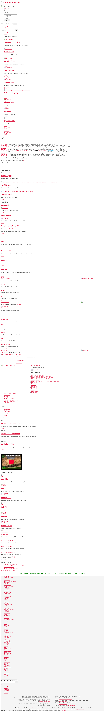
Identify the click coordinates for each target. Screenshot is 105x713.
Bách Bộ (6, 659)
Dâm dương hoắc (8, 604)
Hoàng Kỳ (6, 627)
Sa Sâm (6, 626)
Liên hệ (5, 691)
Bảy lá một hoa (7, 592)
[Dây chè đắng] (8, 67)
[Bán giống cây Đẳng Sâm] (7, 228)
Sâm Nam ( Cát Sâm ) (9, 609)
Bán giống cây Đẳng (5, 350)
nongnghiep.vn (63, 701)
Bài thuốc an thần (7, 444)
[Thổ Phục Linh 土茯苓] (10, 39)
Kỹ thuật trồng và (20, 354)
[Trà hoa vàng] (4, 530)
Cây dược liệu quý (5, 349)
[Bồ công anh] (7, 79)
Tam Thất (6, 397)
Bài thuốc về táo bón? (9, 567)
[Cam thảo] (4, 475)
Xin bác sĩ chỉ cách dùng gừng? (11, 568)
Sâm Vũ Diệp (7, 652)
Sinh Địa (6, 668)
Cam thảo (3, 332)
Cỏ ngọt (6, 600)
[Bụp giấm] (7, 108)
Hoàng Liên (6, 597)
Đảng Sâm (17, 146)
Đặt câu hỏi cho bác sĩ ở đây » (8, 570)
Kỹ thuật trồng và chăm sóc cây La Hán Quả (42, 377)
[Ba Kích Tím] (4, 208)
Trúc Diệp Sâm (7, 651)
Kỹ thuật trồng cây (5, 302)
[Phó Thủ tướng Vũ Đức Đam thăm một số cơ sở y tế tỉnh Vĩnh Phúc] (18, 191)
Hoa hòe (6, 614)
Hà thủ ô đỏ (6, 611)
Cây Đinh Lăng (7, 596)
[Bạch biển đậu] (8, 118)
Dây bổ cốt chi (9, 61)
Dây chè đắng (9, 70)
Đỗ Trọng (6, 629)
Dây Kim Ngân (7, 585)
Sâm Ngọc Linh (35, 380)
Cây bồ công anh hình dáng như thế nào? (14, 565)
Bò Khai (2, 296)
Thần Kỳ (6, 664)
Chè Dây (6, 598)
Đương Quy (34, 383)
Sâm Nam (33, 385)
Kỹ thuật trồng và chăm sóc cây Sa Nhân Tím (42, 376)
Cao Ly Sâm (7, 665)
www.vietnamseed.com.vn (65, 699)
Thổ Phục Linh (7, 666)
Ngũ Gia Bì (6, 637)
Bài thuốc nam (4, 532)
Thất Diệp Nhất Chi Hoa (9, 401)
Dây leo (2, 277)
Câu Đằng (6, 657)
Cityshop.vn (63, 710)
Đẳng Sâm (6, 402)
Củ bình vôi (6, 602)
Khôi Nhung (34, 386)
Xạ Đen (5, 624)
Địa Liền (6, 621)
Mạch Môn (6, 654)
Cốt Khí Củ (6, 576)
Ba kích (3, 241)
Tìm (17, 30)
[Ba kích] (3, 484)
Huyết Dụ (6, 646)
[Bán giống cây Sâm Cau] (7, 172)
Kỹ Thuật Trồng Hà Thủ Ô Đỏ (11, 400)
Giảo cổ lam (7, 610)
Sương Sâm (7, 644)
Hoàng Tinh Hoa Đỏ (8, 632)
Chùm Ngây (4, 149)
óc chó (4, 304)
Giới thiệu (6, 688)
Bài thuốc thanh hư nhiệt (10, 423)
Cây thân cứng (4, 300)
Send (16, 24)
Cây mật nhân (7, 588)
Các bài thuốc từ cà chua (10, 434)
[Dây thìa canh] (8, 49)
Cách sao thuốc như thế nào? (11, 564)
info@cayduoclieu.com (44, 701)
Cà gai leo (3, 148)
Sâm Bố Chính (7, 648)
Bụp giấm (7, 111)
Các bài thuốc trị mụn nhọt (7, 546)
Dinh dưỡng (6, 415)
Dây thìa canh (9, 52)
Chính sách (6, 689)
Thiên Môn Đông (8, 653)
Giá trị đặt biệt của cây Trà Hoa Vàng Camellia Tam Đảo (14, 150)
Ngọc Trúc (6, 633)
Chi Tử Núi (6, 643)
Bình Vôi (4, 269)
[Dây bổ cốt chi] (8, 58)
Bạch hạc (4, 260)
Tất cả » (13, 557)
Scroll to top (3, 711)
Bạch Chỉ (6, 631)
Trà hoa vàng (7, 613)
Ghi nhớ (6, 18)
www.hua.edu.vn (63, 704)
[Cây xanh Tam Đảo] (36, 369)
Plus (2, 476)
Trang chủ (6, 686)
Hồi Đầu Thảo (4, 155)
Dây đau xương (4, 284)
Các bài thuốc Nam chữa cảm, (8, 552)
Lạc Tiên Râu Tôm (8, 586)
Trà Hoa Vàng (42, 150)
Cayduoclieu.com (32, 707)
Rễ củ (2, 324)
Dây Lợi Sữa (7, 662)
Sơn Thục (6, 669)
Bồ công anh (9, 82)
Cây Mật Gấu (7, 587)
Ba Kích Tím (4, 144)
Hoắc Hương (4, 154)
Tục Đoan (6, 663)
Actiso (5, 578)
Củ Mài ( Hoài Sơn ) (5, 344)
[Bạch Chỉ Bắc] (4, 218)
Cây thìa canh (7, 594)
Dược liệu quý (7, 409)
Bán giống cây (6, 176)
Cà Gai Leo (6, 583)
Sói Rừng (6, 396)
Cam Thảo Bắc (7, 636)
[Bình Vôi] (3, 503)
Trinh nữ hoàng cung (9, 619)
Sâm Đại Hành (7, 649)
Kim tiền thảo (7, 615)
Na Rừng (6, 670)
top (1, 684)
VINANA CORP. (71, 705)
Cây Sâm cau (7, 593)
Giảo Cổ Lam (4, 151)
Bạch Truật (6, 625)
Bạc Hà (5, 658)
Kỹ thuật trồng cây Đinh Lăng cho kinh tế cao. (42, 378)
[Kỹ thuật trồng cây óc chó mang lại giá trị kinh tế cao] (17, 90)
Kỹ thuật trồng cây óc (12, 93)
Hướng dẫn (6, 690)
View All (2, 276)
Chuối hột (6, 599)
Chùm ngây (6, 618)
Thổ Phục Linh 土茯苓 (12, 42)
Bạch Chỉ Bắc (4, 145)
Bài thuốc (6, 414)
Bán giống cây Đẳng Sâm (7, 146)
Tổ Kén (5, 660)
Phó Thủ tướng (6, 185)
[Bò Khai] (3, 512)
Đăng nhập (6, 20)
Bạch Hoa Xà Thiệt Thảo (10, 581)
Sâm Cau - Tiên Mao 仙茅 (10, 393)
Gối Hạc (3, 153)
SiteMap (6, 693)
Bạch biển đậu (9, 121)
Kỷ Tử (5, 635)
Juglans (19, 304)
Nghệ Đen (6, 616)
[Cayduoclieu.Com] (10, 2)
